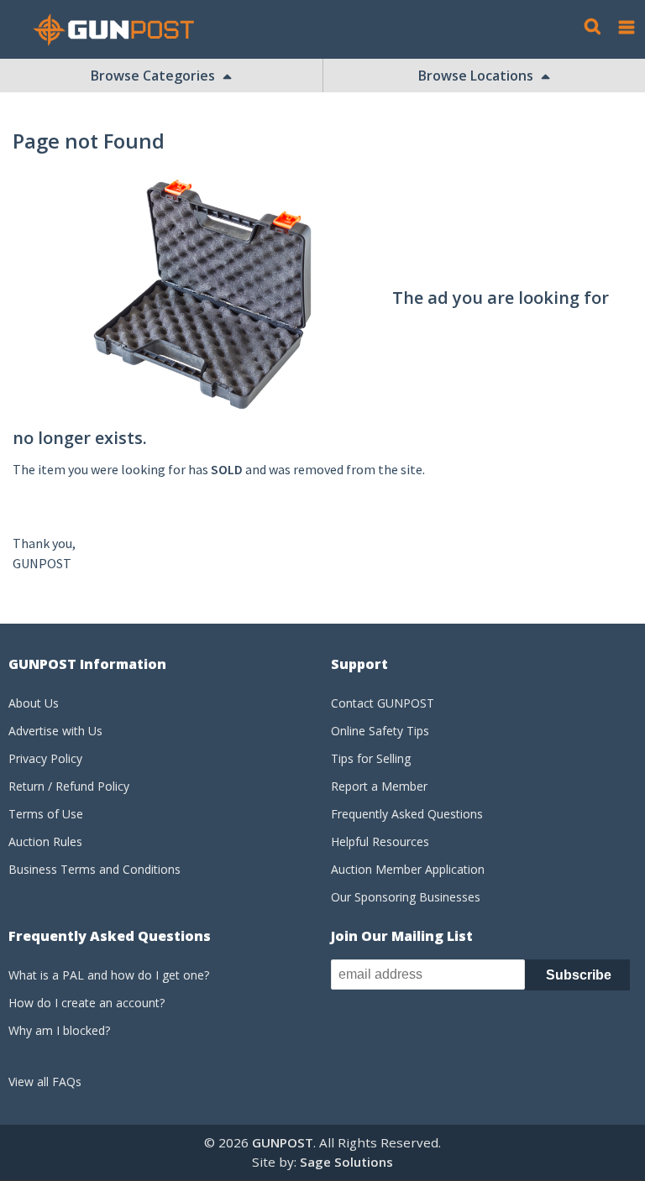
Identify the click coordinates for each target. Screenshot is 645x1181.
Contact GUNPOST (382, 703)
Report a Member (379, 786)
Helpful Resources (380, 841)
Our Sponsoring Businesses (405, 897)
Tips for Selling (371, 758)
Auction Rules (45, 841)
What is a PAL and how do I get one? (108, 975)
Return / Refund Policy (68, 786)
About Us (33, 703)
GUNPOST (282, 1142)
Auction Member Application (408, 869)
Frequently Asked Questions (407, 814)
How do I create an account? (86, 1003)
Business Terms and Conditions (94, 869)
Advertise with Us (55, 731)
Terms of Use (45, 814)
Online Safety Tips (380, 731)
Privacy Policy (45, 758)
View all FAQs (44, 1082)
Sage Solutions (346, 1161)
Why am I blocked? (59, 1030)
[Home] (120, 29)
